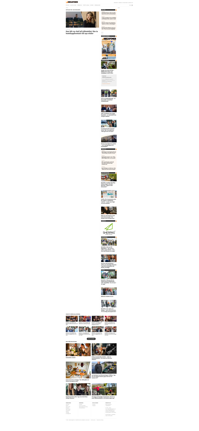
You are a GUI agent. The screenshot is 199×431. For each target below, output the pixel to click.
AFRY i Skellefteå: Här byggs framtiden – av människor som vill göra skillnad (108, 115)
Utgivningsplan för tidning (83, 406)
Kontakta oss (130, 2)
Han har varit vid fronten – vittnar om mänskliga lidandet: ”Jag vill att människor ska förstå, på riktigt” (108, 265)
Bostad (91, 5)
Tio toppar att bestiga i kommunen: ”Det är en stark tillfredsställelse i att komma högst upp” (103, 397)
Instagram (94, 405)
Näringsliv (79, 5)
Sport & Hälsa (86, 5)
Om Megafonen (125, 2)
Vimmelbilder (97, 5)
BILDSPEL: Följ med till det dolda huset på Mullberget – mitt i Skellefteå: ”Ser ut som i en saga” (108, 282)
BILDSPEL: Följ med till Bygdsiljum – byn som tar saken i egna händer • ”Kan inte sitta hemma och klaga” (108, 249)
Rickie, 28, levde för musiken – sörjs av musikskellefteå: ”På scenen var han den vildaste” (102, 358)
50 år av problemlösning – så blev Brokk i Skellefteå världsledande (108, 100)
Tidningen (120, 2)
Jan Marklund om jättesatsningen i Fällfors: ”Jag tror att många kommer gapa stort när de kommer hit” (103, 377)
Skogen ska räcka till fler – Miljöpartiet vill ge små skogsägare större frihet (107, 72)
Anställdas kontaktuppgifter (110, 411)
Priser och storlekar (82, 405)
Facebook (93, 404)
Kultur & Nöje (73, 5)
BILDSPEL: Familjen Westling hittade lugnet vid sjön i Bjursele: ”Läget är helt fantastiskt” (108, 185)
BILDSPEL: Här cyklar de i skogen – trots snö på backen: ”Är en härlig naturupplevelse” (108, 310)
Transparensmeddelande (106, 83)
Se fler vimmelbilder (91, 338)
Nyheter (67, 5)
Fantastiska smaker (71, 357)
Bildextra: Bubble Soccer (107, 296)
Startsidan (67, 404)
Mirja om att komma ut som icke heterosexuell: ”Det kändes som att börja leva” (108, 217)
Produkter (80, 404)
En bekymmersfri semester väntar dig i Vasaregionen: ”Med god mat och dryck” (107, 130)
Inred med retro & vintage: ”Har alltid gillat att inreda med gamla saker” (77, 380)
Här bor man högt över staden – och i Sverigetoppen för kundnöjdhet (108, 145)
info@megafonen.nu (111, 410)
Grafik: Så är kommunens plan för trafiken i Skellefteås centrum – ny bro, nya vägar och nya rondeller (108, 201)
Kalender (67, 411)
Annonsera (116, 2)
